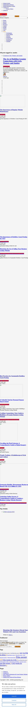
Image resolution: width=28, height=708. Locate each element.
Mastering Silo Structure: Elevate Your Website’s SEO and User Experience (15, 631)
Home (4, 20)
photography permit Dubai (14, 661)
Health (4, 27)
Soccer (4, 21)
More (4, 31)
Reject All (14, 704)
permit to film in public (4, 661)
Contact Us (6, 7)
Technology (9, 33)
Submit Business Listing (9, 6)
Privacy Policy (9, 9)
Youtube (8, 41)
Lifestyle (2, 460)
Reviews (5, 24)
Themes (8, 35)
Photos (4, 23)
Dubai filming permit (11, 655)
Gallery (5, 26)
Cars (4, 30)
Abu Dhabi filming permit (5, 653)
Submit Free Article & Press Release (12, 677)
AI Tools (2, 448)
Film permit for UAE (10, 660)
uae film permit (5, 663)
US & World (9, 38)
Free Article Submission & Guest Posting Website (15, 674)
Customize (14, 700)
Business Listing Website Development (9, 419)
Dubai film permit (19, 655)
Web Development (4, 404)
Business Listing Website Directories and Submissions (13, 503)
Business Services (4, 489)
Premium (8, 37)
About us (5, 10)
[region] (14, 694)
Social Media (9, 34)
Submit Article (6, 3)
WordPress (9, 40)
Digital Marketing (4, 241)
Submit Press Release (8, 4)
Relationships (6, 66)
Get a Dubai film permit (22, 660)
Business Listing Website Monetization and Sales (12, 253)
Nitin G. (5, 76)
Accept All (14, 696)
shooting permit (23, 661)
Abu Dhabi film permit (14, 653)
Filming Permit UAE (12, 657)
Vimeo (4, 28)
